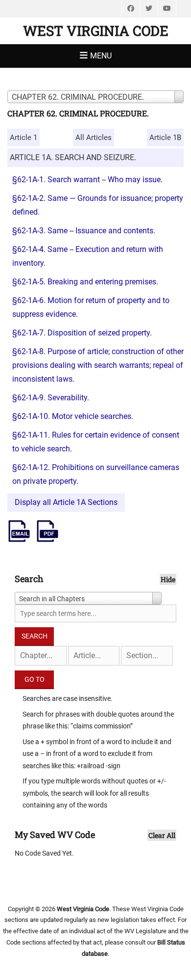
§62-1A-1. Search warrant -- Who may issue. (87, 179)
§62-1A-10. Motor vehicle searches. (72, 416)
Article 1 (23, 137)
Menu (101, 55)
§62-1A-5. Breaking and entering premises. (85, 281)
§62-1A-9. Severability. (50, 397)
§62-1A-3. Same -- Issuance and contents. (83, 230)
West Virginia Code (95, 31)
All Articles (93, 137)
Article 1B (165, 137)
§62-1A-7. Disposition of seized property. (82, 332)
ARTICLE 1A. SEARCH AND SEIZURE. (73, 157)
